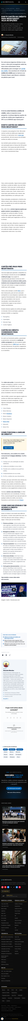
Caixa (3, 1000)
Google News (6, 891)
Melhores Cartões (5, 964)
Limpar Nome (17, 913)
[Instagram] (2, 887)
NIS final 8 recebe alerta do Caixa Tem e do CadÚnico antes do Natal (14, 644)
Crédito (20, 989)
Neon (19, 290)
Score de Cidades (4, 973)
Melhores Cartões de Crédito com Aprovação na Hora (12, 637)
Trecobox (3, 978)
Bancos (18, 8)
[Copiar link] (9, 655)
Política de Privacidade (19, 941)
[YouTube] (5, 887)
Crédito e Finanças (18, 903)
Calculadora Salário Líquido (6, 941)
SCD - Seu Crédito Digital (6, 971)
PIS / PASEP (3, 920)
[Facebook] (8, 887)
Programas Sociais (5, 922)
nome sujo (21, 135)
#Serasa (5, 754)
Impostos (3, 930)
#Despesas (12, 757)
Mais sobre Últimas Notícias (14, 792)
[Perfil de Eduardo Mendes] (2, 35)
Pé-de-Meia (3, 918)
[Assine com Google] (14, 735)
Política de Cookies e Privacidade (7, 1007)
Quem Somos (3, 1005)
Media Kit (17, 953)
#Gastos (5, 751)
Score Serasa (17, 910)
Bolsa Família (3, 908)
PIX (15, 915)
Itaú (15, 927)
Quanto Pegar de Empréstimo (4, 956)
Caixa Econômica (18, 920)
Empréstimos (17, 906)
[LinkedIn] (17, 887)
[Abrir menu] (19, 2)
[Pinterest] (19, 887)
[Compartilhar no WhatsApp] (2, 655)
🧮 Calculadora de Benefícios (7, 936)
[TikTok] (14, 887)
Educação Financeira (19, 10)
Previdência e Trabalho (5, 925)
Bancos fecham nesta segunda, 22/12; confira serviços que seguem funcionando (14, 641)
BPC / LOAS (3, 915)
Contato (16, 951)
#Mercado (18, 751)
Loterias (16, 930)
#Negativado (12, 749)
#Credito (5, 757)
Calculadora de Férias (5, 948)
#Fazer (18, 757)
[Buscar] (25, 2)
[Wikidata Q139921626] (18, 1014)
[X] (11, 887)
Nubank (16, 918)
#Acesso (11, 754)
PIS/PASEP (20, 995)
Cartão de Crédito (18, 908)
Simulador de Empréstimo (6, 953)
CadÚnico (3, 910)
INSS (8, 989)
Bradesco (9, 413)
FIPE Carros (3, 959)
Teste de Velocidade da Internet (7, 1010)
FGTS (12, 989)
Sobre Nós (17, 936)
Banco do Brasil (18, 922)
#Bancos (11, 751)
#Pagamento (19, 749)
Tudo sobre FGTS (4, 906)
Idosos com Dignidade (5, 980)
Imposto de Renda (5, 927)
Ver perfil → (5, 698)
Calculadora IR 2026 (5, 951)
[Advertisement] (14, 94)
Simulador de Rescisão (5, 939)
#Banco (5, 749)
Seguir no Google (8, 447)
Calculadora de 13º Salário (6, 944)
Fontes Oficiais (18, 948)
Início (2, 8)
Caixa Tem (3, 913)
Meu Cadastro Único (5, 975)
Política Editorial (18, 944)
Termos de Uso (18, 946)
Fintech (21, 500)
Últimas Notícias (10, 8)
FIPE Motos (3, 962)
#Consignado (18, 754)
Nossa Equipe (17, 939)
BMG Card (16, 344)
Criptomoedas (17, 998)
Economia (10, 998)
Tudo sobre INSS (4, 903)
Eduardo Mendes (9, 35)
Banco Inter (6, 421)
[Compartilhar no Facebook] (6, 655)
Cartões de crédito (7, 10)
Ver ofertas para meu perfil (14, 788)
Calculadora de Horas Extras (7, 946)
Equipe (8, 1005)
